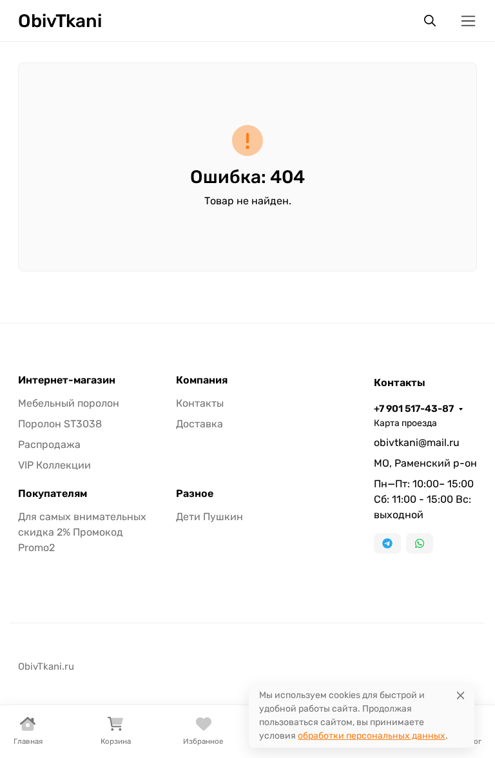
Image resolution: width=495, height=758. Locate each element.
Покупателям (52, 494)
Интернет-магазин (66, 380)
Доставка (199, 424)
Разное (194, 494)
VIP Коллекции (54, 465)
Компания (202, 380)
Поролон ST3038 (60, 424)
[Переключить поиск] (430, 20)
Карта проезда (405, 423)
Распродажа (49, 444)
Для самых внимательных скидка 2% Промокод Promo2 (82, 532)
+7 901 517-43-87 (414, 408)
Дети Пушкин (209, 516)
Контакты (200, 403)
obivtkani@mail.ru (417, 442)
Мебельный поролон (68, 403)
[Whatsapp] (419, 543)
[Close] (460, 695)
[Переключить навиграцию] (468, 21)
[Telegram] (387, 543)
